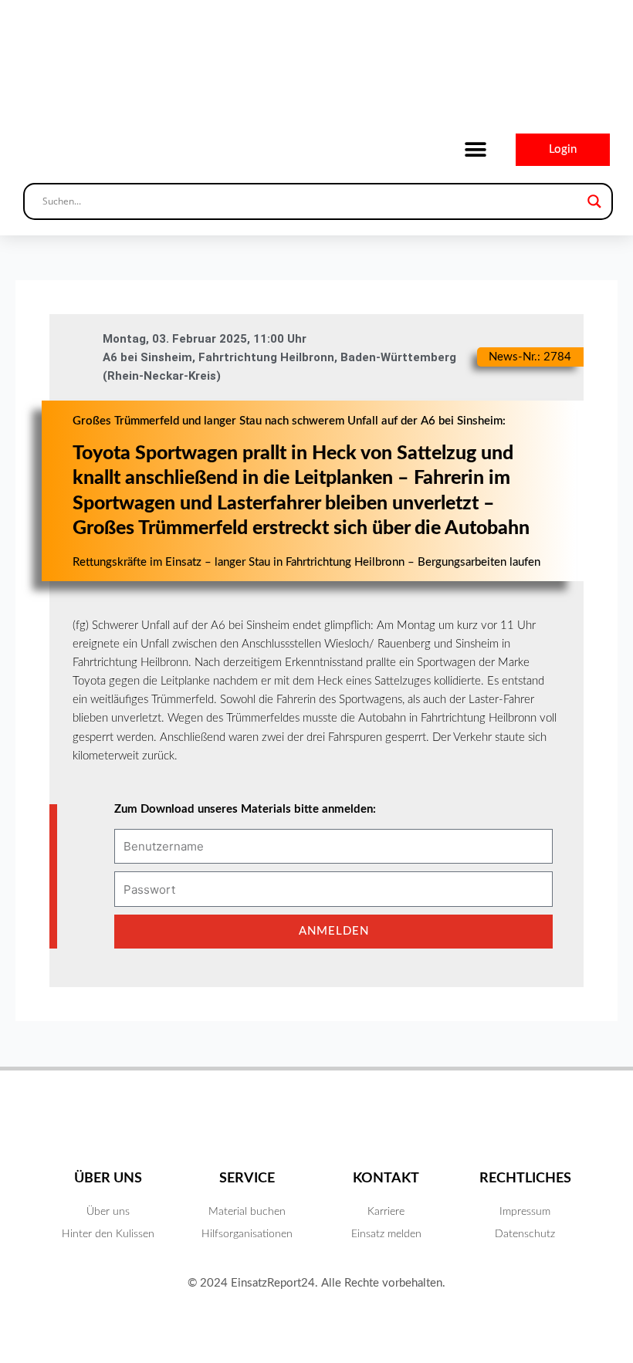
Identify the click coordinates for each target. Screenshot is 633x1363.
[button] (475, 150)
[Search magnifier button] (594, 201)
